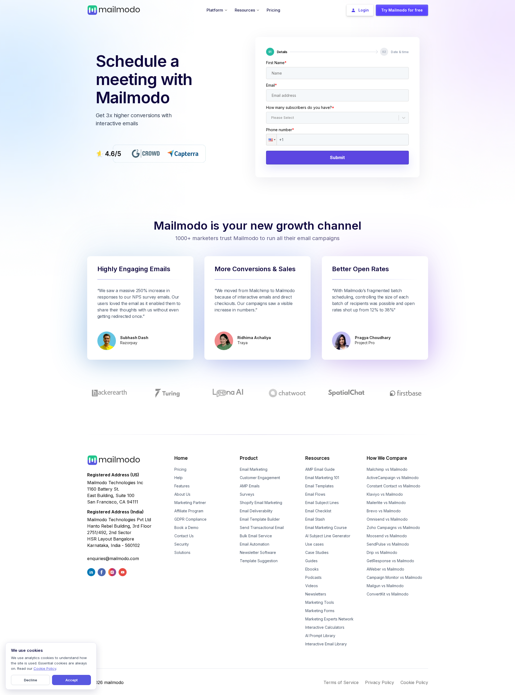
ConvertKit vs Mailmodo (388, 594)
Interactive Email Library (326, 644)
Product (249, 458)
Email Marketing (253, 469)
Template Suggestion (259, 560)
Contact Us (184, 536)
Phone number (280, 129)
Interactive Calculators (324, 627)
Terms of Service (341, 682)
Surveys (247, 494)
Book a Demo (186, 527)
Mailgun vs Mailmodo (385, 585)
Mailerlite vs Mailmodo (386, 502)
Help (178, 477)
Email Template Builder (260, 519)
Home (181, 458)
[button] (271, 139)
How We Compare (387, 458)
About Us (182, 494)
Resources (317, 458)
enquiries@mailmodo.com (113, 558)
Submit (337, 157)
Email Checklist (318, 511)
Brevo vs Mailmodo (384, 511)
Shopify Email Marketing (261, 502)
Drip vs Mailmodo (382, 552)
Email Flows (315, 494)
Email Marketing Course (326, 527)
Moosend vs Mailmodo (387, 536)
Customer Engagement (260, 477)
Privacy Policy (379, 682)
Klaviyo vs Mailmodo (385, 494)
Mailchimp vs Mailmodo (387, 469)
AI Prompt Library (320, 635)
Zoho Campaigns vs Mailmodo (393, 527)
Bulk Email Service (256, 536)
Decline (30, 680)
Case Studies (317, 552)
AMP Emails (250, 486)
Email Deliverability (256, 511)
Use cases (314, 544)
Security (181, 544)
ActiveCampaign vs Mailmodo (393, 477)
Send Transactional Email (262, 527)
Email (271, 85)
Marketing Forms (319, 610)
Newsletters (315, 594)
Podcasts (313, 577)
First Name (276, 62)
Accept (71, 680)
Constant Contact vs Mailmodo (393, 486)
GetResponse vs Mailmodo (390, 560)
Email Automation (254, 544)
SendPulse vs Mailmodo (388, 544)
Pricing (180, 469)
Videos (311, 585)
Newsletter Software (258, 552)
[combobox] (271, 117)
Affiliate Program (188, 511)
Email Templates (319, 486)
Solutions (182, 552)
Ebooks (312, 569)
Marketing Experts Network (329, 619)
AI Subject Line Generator (327, 536)
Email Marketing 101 (322, 477)
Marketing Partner (190, 502)
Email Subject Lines (322, 502)
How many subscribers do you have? (300, 107)
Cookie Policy (414, 682)
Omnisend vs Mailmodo (387, 519)
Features (182, 486)
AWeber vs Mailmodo (385, 569)
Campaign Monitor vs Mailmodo (394, 577)
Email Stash (315, 519)
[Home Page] (113, 10)
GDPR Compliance (190, 519)
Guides (311, 560)
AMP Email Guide (320, 469)
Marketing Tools (319, 602)
